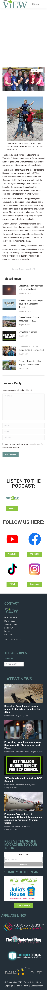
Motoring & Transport (22, 826)
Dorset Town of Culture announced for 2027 (29, 319)
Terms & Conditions (32, 982)
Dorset (21, 269)
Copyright (9, 986)
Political (27, 785)
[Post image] (9, 290)
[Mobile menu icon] (42, 4)
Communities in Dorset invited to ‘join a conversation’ (31, 348)
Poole (27, 751)
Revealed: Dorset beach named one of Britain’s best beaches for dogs (22, 709)
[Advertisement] (23, 33)
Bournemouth (9, 715)
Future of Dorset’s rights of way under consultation (30, 363)
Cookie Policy (37, 986)
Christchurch (19, 751)
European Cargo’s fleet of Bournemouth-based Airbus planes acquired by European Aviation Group (23, 818)
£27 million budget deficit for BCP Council (23, 780)
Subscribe (23, 854)
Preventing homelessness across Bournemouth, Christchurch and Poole (22, 745)
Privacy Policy (22, 986)
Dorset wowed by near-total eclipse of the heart (31, 287)
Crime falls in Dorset (28, 332)
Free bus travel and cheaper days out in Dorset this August (31, 304)
